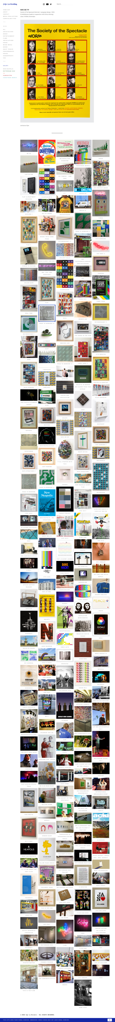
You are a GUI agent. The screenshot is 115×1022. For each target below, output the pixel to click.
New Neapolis (8, 68)
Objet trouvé (8, 49)
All (4, 29)
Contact (6, 14)
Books (5, 33)
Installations (8, 40)
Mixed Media (7, 44)
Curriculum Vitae (9, 18)
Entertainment (8, 36)
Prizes (5, 53)
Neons (5, 47)
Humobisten (7, 75)
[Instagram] (44, 4)
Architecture (8, 31)
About (5, 12)
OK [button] (109, 1020)
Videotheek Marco (10, 77)
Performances (8, 51)
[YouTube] (48, 4)
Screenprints (8, 55)
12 (4, 73)
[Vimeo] (52, 4)
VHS (4, 58)
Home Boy (6, 9)
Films (5, 38)
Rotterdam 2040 (9, 71)
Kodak (5, 42)
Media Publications (10, 16)
